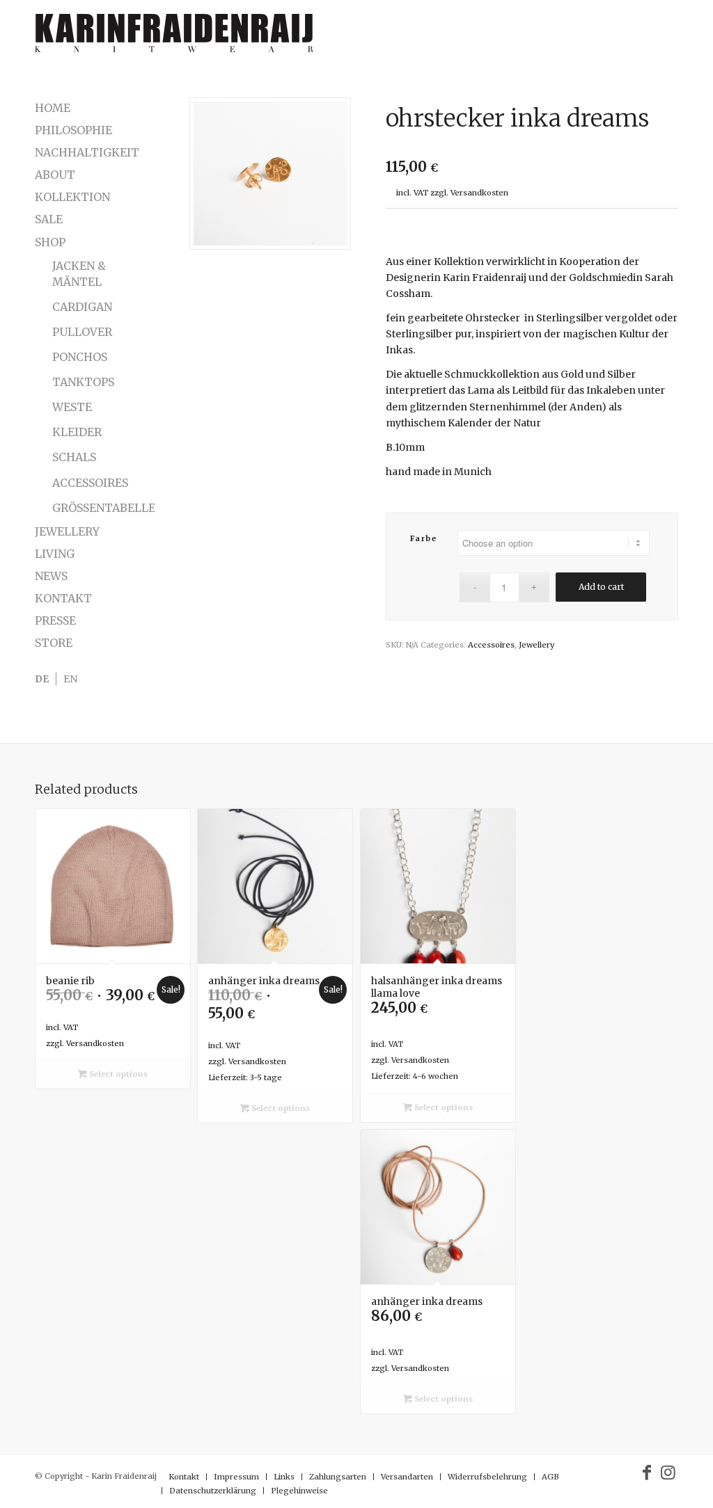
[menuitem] (184, 1476)
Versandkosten (479, 193)
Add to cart (601, 586)
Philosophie (73, 130)
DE (42, 679)
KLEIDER (77, 432)
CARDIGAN (82, 307)
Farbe (423, 538)
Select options (117, 1074)
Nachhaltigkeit (87, 152)
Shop (50, 242)
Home (52, 108)
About (55, 175)
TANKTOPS (83, 382)
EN (70, 679)
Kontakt (63, 598)
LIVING (55, 554)
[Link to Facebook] (646, 1472)
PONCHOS (79, 357)
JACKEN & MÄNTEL (79, 274)
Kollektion (72, 197)
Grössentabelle (103, 508)
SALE (49, 219)
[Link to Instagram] (667, 1472)
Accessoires (491, 645)
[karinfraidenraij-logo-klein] (174, 38)
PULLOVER (82, 332)
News (51, 576)
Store (53, 643)
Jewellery (536, 645)
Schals (74, 457)
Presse (55, 620)
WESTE (72, 407)
